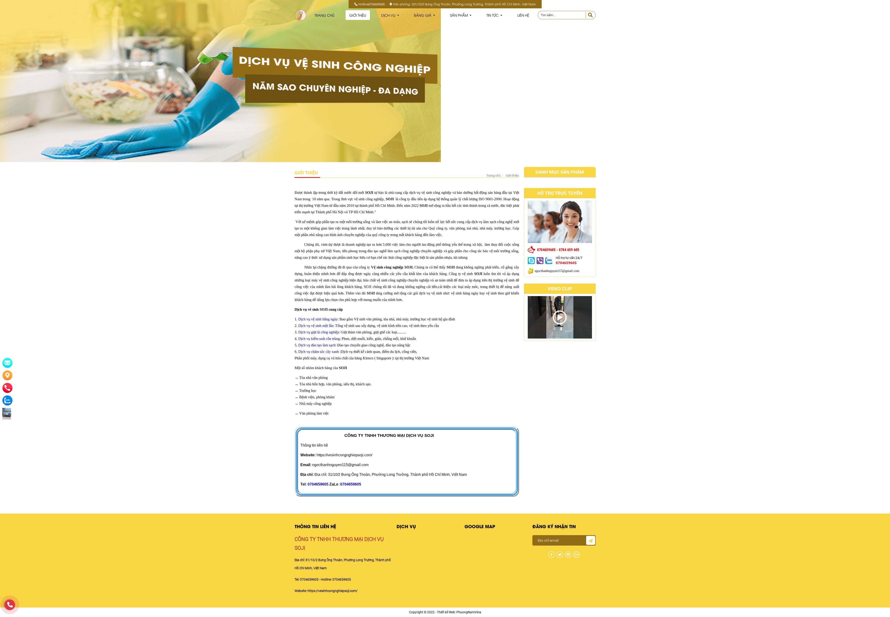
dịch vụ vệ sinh (430, 293)
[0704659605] (10, 605)
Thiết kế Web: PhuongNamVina (459, 612)
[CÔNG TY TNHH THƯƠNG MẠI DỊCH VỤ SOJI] (300, 15)
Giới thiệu (357, 15)
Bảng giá (423, 15)
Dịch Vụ (388, 15)
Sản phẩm (459, 15)
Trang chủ (324, 15)
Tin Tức (492, 15)
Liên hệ (523, 15)
